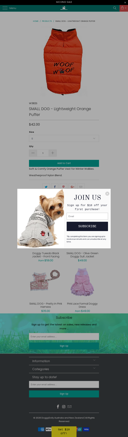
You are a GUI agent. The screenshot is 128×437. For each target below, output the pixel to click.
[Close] (107, 193)
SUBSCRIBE (87, 226)
